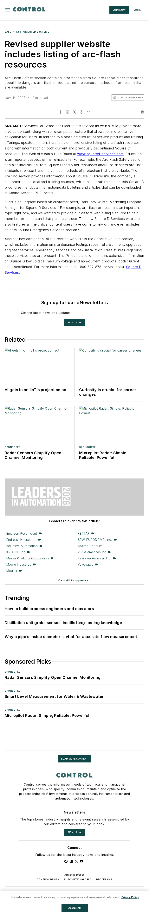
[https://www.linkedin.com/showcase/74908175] (71, 861)
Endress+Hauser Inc (21, 540)
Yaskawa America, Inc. (94, 558)
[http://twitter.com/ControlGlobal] (76, 861)
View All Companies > (74, 580)
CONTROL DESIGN (48, 879)
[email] (88, 112)
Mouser (11, 571)
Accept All (74, 907)
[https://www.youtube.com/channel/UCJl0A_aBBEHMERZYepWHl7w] (82, 861)
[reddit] (81, 112)
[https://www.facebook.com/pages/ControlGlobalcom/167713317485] (66, 861)
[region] (74, 903)
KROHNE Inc (15, 552)
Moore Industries (18, 564)
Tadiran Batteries (90, 546)
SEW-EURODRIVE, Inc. (95, 540)
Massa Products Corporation (27, 558)
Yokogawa (85, 564)
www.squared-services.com (100, 154)
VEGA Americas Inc (92, 552)
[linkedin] (67, 112)
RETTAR (83, 533)
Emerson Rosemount (21, 533)
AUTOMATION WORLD (77, 879)
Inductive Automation (22, 546)
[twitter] (74, 112)
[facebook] (60, 112)
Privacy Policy (130, 897)
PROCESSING (104, 879)
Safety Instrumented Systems (27, 31)
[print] (142, 112)
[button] (7, 10)
